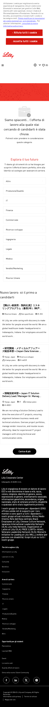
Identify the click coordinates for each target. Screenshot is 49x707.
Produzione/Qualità (9, 614)
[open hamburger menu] (2, 65)
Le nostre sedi (7, 663)
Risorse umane (8, 599)
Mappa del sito (10, 700)
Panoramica (6, 646)
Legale (4, 609)
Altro (3, 634)
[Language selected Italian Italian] (38, 65)
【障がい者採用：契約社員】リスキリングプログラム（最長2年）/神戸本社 (21, 307)
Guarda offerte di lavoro (10, 668)
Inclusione (6, 572)
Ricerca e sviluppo (9, 624)
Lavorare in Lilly (8, 557)
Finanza (5, 594)
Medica (4, 619)
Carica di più (25, 451)
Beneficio (5, 567)
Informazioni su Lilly (9, 552)
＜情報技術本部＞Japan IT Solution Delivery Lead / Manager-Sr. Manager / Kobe (21, 395)
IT (3, 604)
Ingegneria (6, 589)
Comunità (5, 562)
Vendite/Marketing (9, 629)
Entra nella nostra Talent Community (15, 673)
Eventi (4, 658)
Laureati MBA (7, 651)
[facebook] (6, 680)
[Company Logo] (8, 55)
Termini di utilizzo (30, 696)
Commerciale (7, 584)
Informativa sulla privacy (12, 696)
